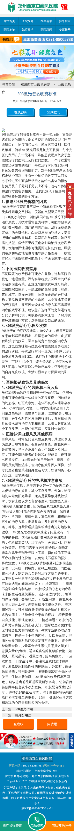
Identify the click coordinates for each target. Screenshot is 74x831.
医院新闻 (46, 29)
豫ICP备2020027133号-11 (37, 808)
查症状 (18, 724)
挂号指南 (65, 21)
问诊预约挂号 (62, 825)
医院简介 (28, 21)
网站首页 (9, 21)
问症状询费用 (12, 825)
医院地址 (9, 29)
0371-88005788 (32, 765)
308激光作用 (24, 709)
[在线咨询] (37, 748)
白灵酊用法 (23, 715)
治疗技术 (28, 29)
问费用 (52, 724)
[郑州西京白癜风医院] (37, 14)
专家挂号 (65, 29)
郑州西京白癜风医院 (35, 84)
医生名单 (46, 21)
